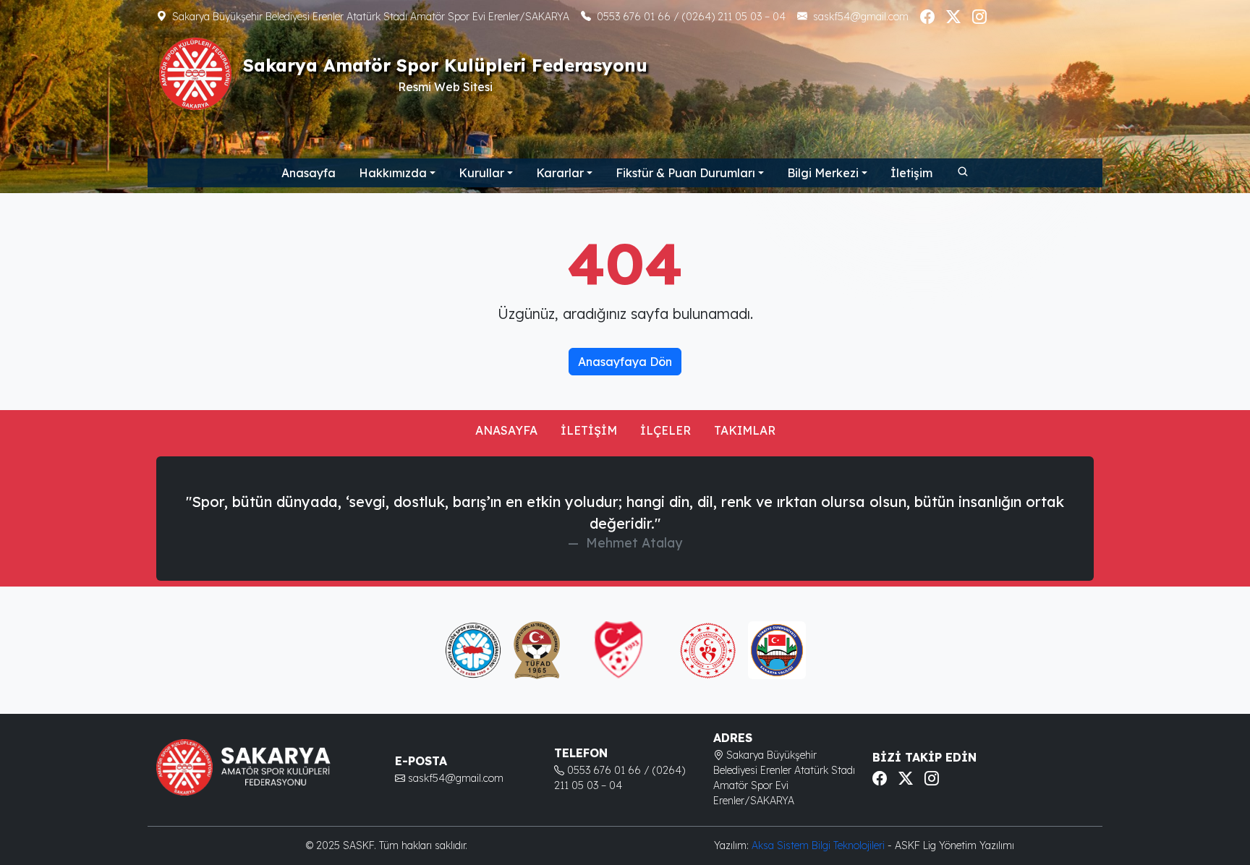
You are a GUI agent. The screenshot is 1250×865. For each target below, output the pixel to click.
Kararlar (560, 173)
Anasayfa (308, 173)
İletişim (911, 173)
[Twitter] (953, 16)
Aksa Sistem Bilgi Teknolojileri (820, 845)
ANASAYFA (506, 430)
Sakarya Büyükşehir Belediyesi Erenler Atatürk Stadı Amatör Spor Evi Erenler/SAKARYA (370, 16)
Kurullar (481, 173)
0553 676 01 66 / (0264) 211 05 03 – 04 (691, 16)
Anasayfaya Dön (625, 361)
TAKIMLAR (744, 430)
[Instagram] (979, 16)
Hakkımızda (393, 173)
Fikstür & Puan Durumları (685, 173)
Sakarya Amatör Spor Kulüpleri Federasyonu (445, 65)
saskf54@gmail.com (861, 16)
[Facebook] (927, 16)
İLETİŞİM (589, 430)
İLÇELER (665, 430)
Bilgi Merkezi (823, 173)
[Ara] (962, 170)
